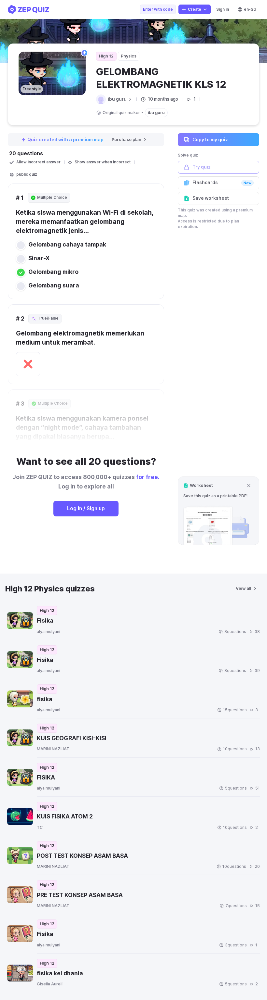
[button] (218, 510)
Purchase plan (126, 139)
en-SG (250, 9)
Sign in (222, 9)
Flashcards (221, 182)
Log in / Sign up (86, 508)
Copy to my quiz (210, 139)
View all (243, 588)
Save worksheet (210, 198)
